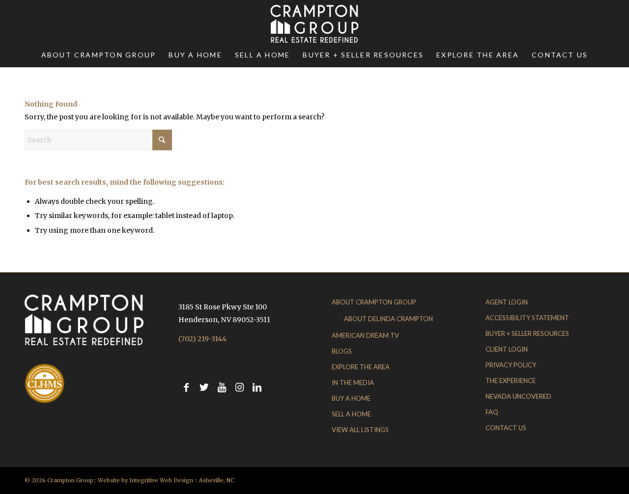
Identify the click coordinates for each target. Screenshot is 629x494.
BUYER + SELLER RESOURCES (527, 333)
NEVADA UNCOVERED (518, 396)
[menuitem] (99, 55)
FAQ (492, 412)
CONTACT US (506, 428)
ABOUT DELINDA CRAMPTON (388, 319)
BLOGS (342, 351)
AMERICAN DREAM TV (365, 335)
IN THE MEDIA (353, 382)
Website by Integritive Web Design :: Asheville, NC (166, 480)
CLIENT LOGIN (507, 349)
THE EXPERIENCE (511, 380)
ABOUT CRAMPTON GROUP (374, 302)
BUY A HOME (351, 398)
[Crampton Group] (314, 24)
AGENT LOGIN (507, 302)
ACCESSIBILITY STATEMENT (527, 318)
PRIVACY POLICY (511, 365)
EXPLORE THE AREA (361, 367)
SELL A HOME (351, 414)
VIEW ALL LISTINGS (360, 430)
